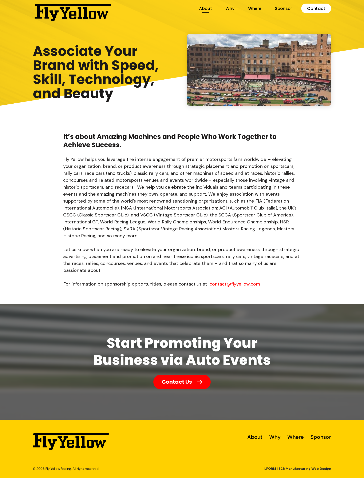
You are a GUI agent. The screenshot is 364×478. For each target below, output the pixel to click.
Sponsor (283, 8)
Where (254, 8)
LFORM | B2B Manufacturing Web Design (297, 468)
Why (230, 8)
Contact (316, 8)
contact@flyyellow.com (235, 284)
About (205, 8)
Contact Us (177, 382)
